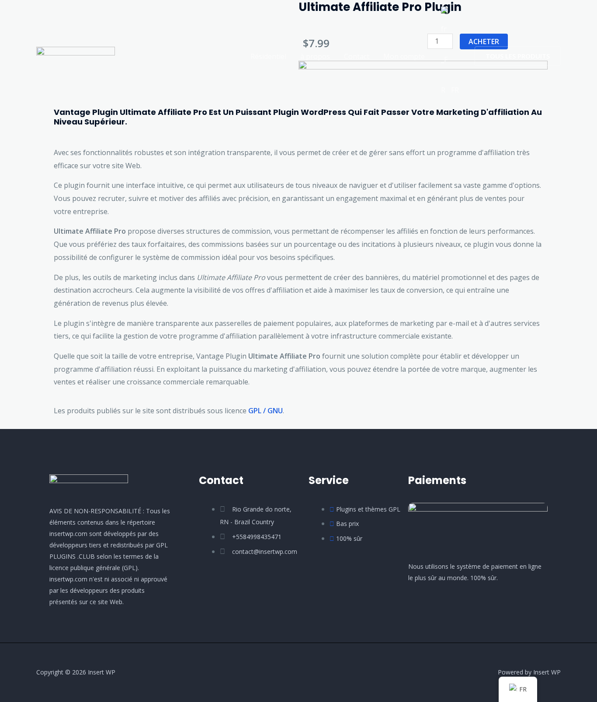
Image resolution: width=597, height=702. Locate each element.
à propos (315, 56)
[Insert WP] (75, 55)
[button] (518, 56)
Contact (356, 56)
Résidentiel (268, 56)
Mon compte (404, 56)
